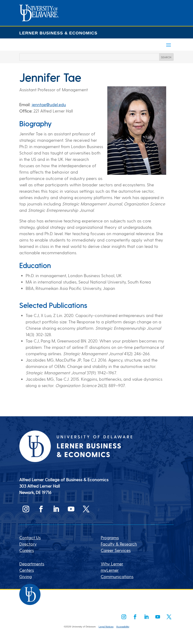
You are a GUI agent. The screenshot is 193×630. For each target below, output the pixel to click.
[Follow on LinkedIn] (56, 509)
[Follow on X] (86, 509)
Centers (26, 569)
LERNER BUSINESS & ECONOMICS (58, 33)
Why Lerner (112, 563)
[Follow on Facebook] (41, 509)
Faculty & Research (119, 543)
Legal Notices (106, 626)
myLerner (110, 569)
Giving (25, 576)
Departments (31, 563)
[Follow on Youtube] (71, 509)
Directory (28, 543)
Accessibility (122, 626)
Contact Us (30, 537)
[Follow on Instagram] (25, 509)
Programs (110, 537)
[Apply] (39, 19)
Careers (26, 550)
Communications (117, 576)
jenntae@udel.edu (49, 104)
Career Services (116, 550)
